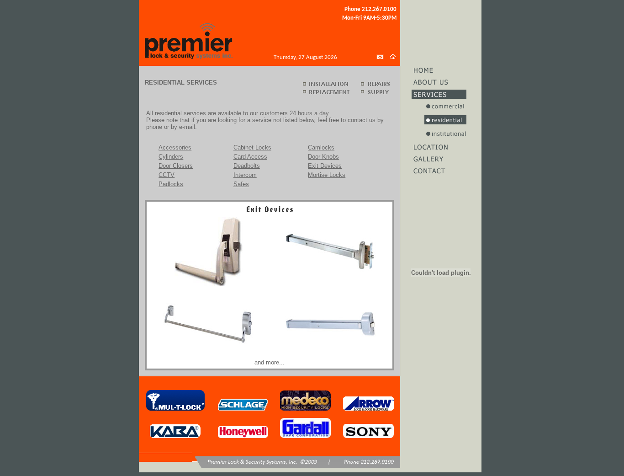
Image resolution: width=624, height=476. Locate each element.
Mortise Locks (326, 174)
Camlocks (321, 147)
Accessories (175, 147)
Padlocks (171, 184)
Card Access (250, 156)
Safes (241, 184)
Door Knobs (323, 156)
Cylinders (171, 156)
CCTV (167, 174)
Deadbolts (246, 165)
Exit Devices (325, 165)
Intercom (245, 174)
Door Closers (176, 165)
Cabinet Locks (252, 147)
